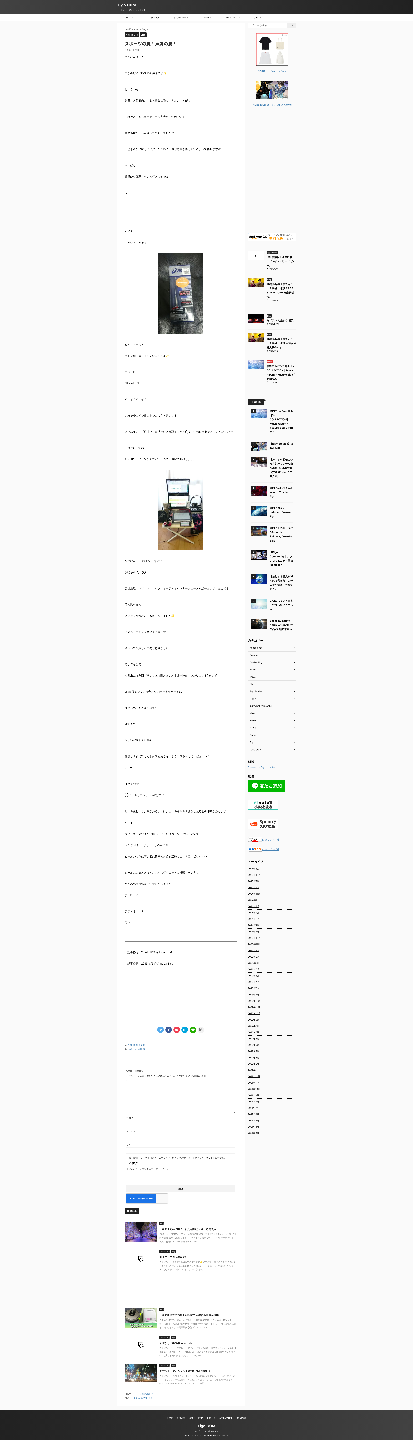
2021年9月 (253, 1095)
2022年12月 (254, 1000)
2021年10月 (254, 1089)
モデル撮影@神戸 (143, 1393)
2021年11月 (254, 1082)
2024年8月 (253, 906)
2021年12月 (254, 1076)
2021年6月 (253, 1114)
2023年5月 (253, 975)
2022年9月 (253, 1019)
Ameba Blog (134, 1044)
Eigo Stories (256, 691)
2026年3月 (253, 868)
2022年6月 (253, 1038)
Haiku (253, 669)
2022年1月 (253, 1070)
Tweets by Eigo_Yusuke (261, 767)
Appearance (256, 647)
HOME (129, 17)
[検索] (291, 25)
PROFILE (207, 17)
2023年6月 (253, 969)
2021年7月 (253, 1107)
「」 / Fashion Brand (272, 71)
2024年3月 (253, 919)
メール (130, 1131)
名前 (129, 1117)
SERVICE (155, 17)
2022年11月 (254, 1007)
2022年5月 (253, 1044)
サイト (129, 1144)
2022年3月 (253, 1057)
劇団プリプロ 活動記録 (172, 1257)
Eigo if (253, 698)
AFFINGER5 (222, 1435)
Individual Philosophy (261, 705)
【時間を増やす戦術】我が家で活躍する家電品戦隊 (189, 1315)
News (253, 727)
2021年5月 (253, 1120)
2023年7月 (253, 963)
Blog (143, 1044)
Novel (253, 720)
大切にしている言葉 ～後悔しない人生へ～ (281, 605)
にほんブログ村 (270, 839)
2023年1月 (253, 994)
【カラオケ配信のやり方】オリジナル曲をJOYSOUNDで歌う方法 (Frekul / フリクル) (281, 468)
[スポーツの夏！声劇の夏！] (184, 1030)
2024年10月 (254, 900)
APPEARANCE (233, 17)
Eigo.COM (127, 5)
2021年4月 (253, 1126)
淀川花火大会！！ (143, 1397)
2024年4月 (253, 912)
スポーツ (132, 1049)
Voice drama (256, 749)
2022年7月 (253, 1032)
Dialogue (254, 655)
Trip (252, 742)
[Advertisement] (181, 998)
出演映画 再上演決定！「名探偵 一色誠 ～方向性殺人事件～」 (281, 343)
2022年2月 (253, 1063)
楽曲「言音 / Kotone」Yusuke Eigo (280, 512)
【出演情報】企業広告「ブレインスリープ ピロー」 (281, 261)
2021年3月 (253, 1133)
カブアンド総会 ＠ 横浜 (280, 320)
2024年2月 (253, 925)
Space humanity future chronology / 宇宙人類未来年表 (281, 625)
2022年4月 (253, 1051)
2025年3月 (253, 887)
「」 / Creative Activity (272, 104)
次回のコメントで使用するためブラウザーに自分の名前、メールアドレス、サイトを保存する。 (177, 1158)
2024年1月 (253, 931)
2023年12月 (254, 937)
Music (253, 713)
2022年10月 (254, 1013)
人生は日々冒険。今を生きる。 (206, 1431)
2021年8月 (253, 1101)
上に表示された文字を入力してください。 (147, 1169)
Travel (253, 676)
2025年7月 (253, 881)
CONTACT (259, 17)
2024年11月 (254, 893)
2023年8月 (253, 956)
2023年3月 (253, 988)
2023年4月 (253, 982)
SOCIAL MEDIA (181, 17)
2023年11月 (254, 944)
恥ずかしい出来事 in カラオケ (176, 1343)
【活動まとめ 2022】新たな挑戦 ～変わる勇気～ (187, 1229)
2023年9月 (253, 950)
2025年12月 (254, 874)
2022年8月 (253, 1026)
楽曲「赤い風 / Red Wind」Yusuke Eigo (281, 492)
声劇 (140, 1049)
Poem (253, 735)
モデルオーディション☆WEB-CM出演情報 (184, 1371)
